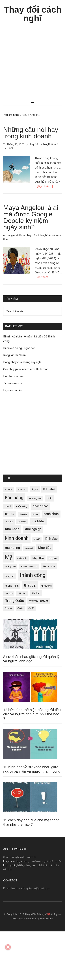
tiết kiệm (22, 593)
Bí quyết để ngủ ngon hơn (19, 348)
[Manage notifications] (8, 947)
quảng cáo (10, 566)
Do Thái (9, 514)
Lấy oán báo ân (12, 390)
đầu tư (20, 608)
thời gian (9, 593)
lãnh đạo (51, 539)
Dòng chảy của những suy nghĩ (22, 362)
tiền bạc (35, 593)
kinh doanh (17, 538)
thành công (33, 575)
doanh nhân (40, 506)
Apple (34, 489)
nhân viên (22, 558)
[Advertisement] (32, 58)
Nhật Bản (38, 558)
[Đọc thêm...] (45, 186)
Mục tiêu (44, 548)
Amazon (22, 489)
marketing (12, 548)
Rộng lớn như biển (14, 355)
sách (34, 865)
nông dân (53, 558)
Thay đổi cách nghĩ (32, 14)
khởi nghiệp (33, 529)
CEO (49, 498)
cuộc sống (21, 506)
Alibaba (8, 489)
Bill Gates (49, 489)
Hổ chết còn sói (13, 376)
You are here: (11, 115)
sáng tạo (9, 576)
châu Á (8, 506)
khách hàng (38, 521)
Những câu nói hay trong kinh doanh (30, 133)
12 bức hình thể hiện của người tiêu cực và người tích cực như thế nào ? (32, 714)
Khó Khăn (12, 529)
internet (9, 521)
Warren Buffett (38, 601)
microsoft (29, 548)
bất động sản (35, 498)
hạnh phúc (51, 514)
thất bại (30, 585)
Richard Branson (29, 566)
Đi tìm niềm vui (12, 383)
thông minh (12, 585)
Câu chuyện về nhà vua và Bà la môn (25, 369)
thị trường (47, 585)
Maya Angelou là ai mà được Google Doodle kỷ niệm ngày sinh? (30, 217)
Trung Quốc (14, 600)
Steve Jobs (48, 566)
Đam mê (8, 608)
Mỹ (8, 557)
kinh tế (37, 539)
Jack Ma (22, 521)
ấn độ (31, 608)
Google (35, 514)
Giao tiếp (23, 514)
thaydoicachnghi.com (15, 861)
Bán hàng (14, 497)
